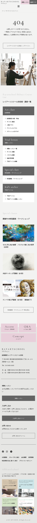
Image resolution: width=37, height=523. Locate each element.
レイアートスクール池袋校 (9, 503)
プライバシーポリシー (25, 461)
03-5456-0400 (9, 365)
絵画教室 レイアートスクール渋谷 (12, 355)
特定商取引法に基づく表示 (9, 461)
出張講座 (4, 457)
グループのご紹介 (14, 457)
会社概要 (23, 457)
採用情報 (31, 457)
